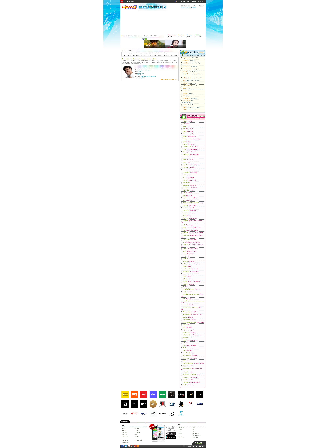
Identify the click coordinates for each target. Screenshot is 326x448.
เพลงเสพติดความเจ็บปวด (144, 70)
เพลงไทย (147, 47)
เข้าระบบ (202, 1)
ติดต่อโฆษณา (199, 443)
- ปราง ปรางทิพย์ (189, 83)
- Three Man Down (190, 205)
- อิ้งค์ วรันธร (190, 146)
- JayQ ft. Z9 (188, 104)
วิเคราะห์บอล (125, 436)
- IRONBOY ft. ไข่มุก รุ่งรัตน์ (191, 107)
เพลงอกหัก (143, 76)
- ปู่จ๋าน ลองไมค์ (189, 144)
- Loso (187, 337)
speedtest (137, 436)
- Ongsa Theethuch (189, 365)
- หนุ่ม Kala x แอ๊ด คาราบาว (192, 281)
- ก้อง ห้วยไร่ (187, 195)
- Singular (186, 342)
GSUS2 (139, 71)
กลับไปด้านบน (124, 421)
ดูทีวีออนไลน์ (181, 427)
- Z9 (186, 88)
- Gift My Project (189, 379)
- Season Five (187, 298)
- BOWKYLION (189, 210)
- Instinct (191, 374)
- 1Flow (188, 182)
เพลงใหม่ (137, 428)
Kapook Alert (181, 437)
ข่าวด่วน (137, 430)
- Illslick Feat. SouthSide (190, 251)
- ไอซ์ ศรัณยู (189, 332)
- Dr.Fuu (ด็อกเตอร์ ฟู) (191, 154)
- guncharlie (190, 85)
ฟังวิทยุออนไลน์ (138, 440)
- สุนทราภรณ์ (191, 289)
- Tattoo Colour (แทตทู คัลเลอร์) (192, 227)
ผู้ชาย (194, 431)
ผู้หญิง (180, 431)
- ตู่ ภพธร (187, 292)
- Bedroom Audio (189, 213)
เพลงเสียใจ (153, 76)
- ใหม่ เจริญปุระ (188, 225)
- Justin (187, 324)
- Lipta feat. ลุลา (189, 348)
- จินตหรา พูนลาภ (189, 136)
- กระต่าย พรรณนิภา (191, 271)
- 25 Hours (188, 258)
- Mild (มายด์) (189, 261)
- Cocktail (186, 141)
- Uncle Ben (189, 60)
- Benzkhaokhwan (189, 109)
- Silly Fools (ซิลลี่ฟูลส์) (189, 152)
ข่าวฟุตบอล (137, 432)
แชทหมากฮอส (138, 438)
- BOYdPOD (188, 284)
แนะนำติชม (190, 446)
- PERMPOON (190, 66)
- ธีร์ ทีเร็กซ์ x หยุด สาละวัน (191, 149)
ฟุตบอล (180, 433)
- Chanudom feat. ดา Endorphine (191, 242)
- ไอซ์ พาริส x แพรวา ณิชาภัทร (193, 232)
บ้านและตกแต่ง (125, 442)
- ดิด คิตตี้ (187, 279)
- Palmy (186, 162)
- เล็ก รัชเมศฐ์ (190, 98)
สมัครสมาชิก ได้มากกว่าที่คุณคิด (188, 1)
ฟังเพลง (180, 429)
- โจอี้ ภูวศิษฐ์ (190, 355)
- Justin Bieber (187, 200)
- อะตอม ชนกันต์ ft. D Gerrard (191, 80)
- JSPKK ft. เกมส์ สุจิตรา (192, 139)
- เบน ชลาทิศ (188, 317)
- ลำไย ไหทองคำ (190, 358)
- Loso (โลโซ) (188, 131)
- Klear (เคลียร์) (190, 377)
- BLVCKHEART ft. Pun (192, 78)
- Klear (186, 360)
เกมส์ (194, 427)
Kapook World (196, 433)
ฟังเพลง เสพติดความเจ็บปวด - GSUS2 (169, 79)
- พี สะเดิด (188, 372)
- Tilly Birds (189, 319)
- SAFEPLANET (190, 57)
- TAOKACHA (188, 93)
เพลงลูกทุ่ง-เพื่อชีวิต (170, 47)
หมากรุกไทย (125, 440)
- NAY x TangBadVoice (190, 71)
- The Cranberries (188, 253)
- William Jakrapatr (190, 218)
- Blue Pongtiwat (191, 69)
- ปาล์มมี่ (187, 266)
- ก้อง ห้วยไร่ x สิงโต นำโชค (190, 230)
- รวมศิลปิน (187, 121)
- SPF (186, 256)
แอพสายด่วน (195, 437)
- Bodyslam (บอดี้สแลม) (191, 164)
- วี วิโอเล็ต (188, 305)
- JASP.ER (186, 95)
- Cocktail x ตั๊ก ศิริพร (189, 345)
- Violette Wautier (188, 274)
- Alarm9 (187, 215)
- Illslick (189, 353)
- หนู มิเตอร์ (188, 208)
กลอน (136, 434)
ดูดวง (194, 429)
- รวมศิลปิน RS (190, 312)
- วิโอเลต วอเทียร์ (193, 322)
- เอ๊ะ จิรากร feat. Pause (192, 335)
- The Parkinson (188, 385)
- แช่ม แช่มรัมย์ (190, 239)
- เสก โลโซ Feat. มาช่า (190, 248)
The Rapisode (141, 73)
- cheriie (187, 90)
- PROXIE (186, 123)
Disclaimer (184, 446)
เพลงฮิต (124, 430)
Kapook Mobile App (197, 435)
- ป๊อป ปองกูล (187, 327)
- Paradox (187, 175)
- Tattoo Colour (189, 157)
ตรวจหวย (124, 428)
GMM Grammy (140, 74)
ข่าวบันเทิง (124, 432)
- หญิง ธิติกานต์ (190, 269)
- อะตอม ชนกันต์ (188, 177)
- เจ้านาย (189, 190)
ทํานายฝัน (124, 434)
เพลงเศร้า (148, 76)
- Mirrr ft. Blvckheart (189, 128)
